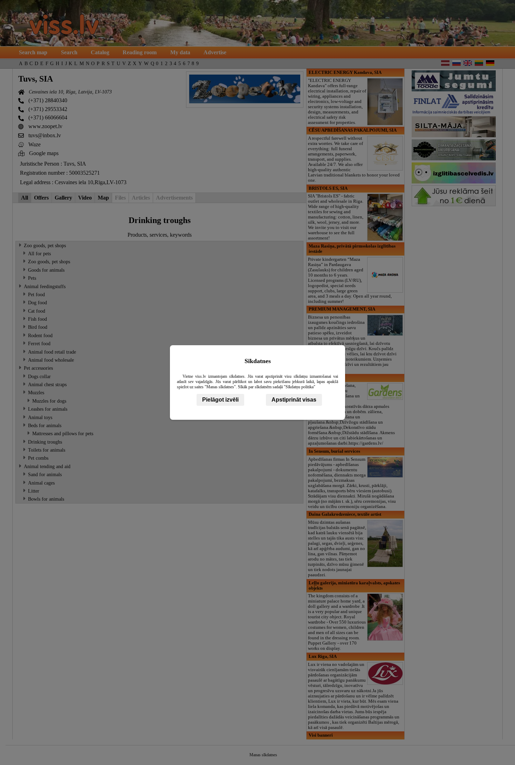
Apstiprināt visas (294, 400)
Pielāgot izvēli (220, 400)
